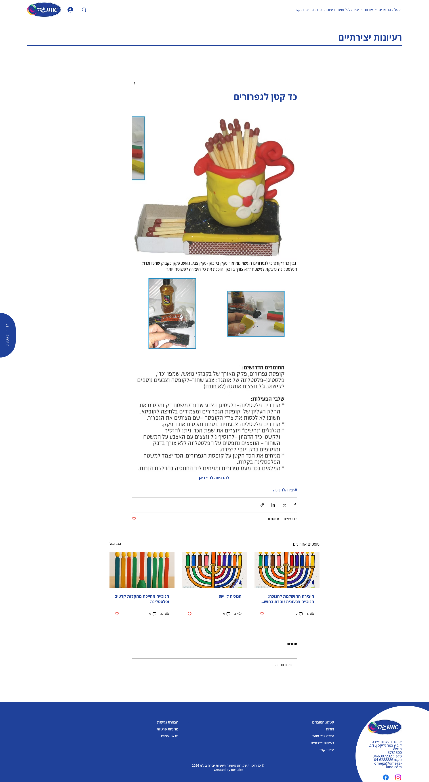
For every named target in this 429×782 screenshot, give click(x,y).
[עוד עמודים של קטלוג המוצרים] (376, 9)
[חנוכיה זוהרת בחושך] (287, 570)
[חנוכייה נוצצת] (214, 570)
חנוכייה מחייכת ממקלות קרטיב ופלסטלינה (142, 598)
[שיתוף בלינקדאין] (273, 505)
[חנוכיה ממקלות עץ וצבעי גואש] (142, 570)
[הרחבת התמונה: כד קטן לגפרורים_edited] (256, 313)
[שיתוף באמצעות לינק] (262, 505)
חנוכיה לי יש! (230, 596)
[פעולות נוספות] (134, 83)
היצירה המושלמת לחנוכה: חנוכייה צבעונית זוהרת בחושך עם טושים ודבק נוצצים (288, 598)
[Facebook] (386, 777)
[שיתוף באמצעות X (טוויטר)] (284, 505)
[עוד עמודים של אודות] (362, 9)
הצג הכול (115, 543)
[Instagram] (398, 777)
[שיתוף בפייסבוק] (295, 505)
